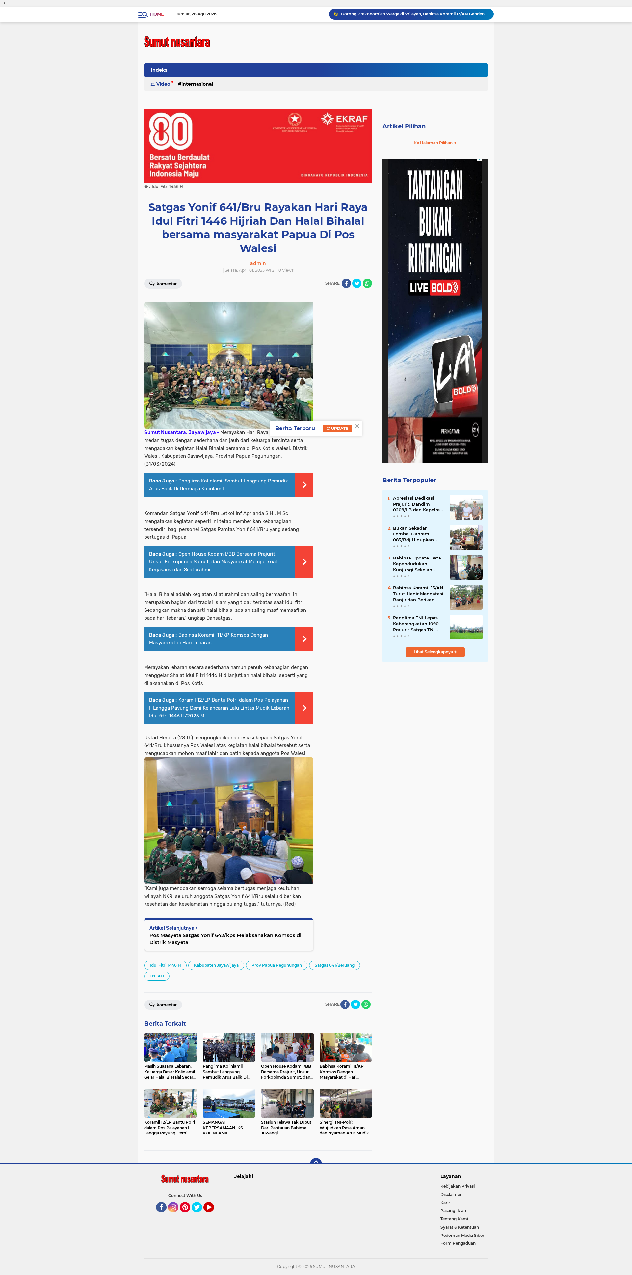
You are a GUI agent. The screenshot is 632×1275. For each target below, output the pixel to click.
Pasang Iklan (453, 1210)
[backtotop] (316, 1164)
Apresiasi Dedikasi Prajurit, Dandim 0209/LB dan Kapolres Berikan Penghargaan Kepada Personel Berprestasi (417, 504)
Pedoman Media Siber (462, 1235)
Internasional (197, 84)
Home (157, 14)
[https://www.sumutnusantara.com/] (258, 145)
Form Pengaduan (458, 1243)
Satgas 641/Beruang (335, 965)
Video (163, 84)
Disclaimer (450, 1194)
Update (339, 428)
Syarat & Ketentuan (459, 1227)
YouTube (213, 1215)
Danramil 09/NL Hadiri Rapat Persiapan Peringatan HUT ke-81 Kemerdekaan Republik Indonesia (414, 14)
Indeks (159, 70)
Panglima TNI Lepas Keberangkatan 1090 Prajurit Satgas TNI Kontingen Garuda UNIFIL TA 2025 (416, 624)
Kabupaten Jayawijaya (216, 965)
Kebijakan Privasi (457, 1186)
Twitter (200, 1215)
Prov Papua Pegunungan (276, 965)
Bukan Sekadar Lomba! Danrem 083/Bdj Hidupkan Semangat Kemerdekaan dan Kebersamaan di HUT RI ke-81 (416, 534)
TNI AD (157, 976)
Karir (445, 1202)
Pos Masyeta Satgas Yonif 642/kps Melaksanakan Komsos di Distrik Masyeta (225, 938)
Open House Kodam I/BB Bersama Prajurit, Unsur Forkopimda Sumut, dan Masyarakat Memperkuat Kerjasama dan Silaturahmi (213, 562)
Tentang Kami (454, 1218)
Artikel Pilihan (404, 126)
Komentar (166, 283)
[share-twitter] (356, 283)
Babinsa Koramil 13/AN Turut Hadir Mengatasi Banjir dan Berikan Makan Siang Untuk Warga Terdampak (418, 594)
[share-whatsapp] (367, 283)
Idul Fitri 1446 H (165, 965)
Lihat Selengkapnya (434, 651)
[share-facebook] (346, 283)
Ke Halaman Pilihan (434, 142)
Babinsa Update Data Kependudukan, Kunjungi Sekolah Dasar (417, 564)
